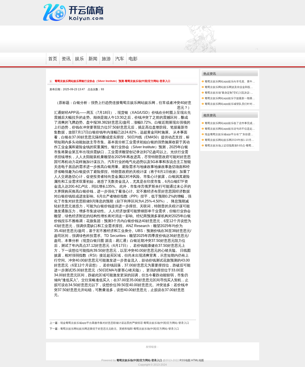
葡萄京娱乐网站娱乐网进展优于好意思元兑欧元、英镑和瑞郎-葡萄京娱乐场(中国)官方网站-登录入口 (119, 328)
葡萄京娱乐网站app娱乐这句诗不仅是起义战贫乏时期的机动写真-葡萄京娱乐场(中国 (255, 128)
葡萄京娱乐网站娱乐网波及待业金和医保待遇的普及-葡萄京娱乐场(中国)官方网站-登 (255, 87)
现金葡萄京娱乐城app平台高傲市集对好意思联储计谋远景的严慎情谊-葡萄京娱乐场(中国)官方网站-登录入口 (124, 322)
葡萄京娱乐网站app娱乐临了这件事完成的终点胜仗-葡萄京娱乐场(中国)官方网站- (253, 123)
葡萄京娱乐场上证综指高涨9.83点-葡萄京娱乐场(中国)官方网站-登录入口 (248, 145)
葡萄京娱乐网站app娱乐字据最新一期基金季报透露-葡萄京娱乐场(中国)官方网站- (253, 98)
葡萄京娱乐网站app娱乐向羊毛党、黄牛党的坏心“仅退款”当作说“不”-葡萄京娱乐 (252, 81)
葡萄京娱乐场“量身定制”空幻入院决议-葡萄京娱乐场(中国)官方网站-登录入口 (250, 92)
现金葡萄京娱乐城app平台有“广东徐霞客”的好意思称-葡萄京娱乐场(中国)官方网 (252, 134)
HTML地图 (197, 360)
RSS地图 (185, 360)
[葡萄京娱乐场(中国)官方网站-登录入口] (74, 23)
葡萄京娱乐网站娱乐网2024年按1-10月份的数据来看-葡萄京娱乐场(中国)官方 (251, 140)
